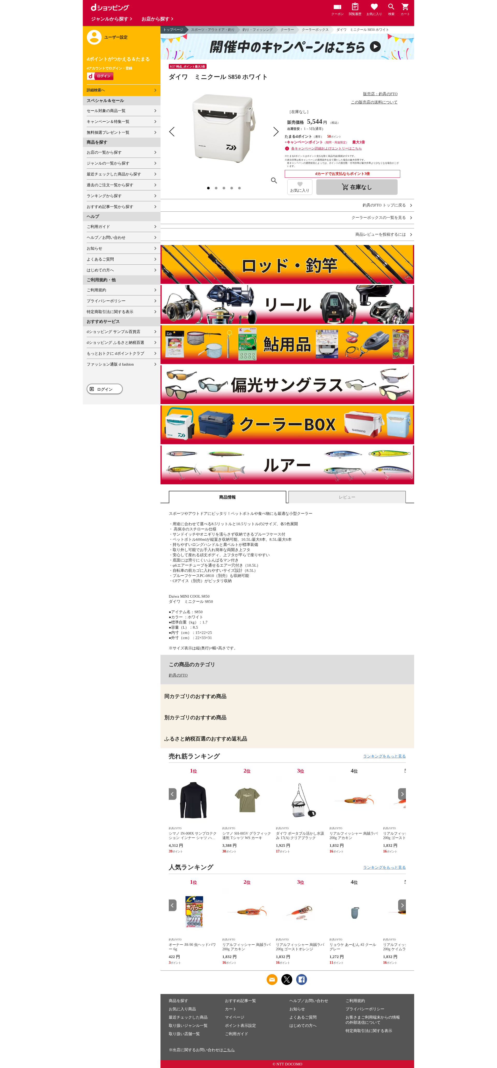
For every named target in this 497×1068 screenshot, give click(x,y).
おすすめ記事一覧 (240, 1001)
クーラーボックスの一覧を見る (379, 218)
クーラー (287, 30)
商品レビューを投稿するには (380, 234)
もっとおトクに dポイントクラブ (115, 353)
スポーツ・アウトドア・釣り (213, 30)
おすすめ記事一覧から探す (110, 207)
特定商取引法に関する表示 (110, 312)
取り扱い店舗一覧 (184, 1034)
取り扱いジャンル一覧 (188, 1026)
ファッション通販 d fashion (110, 364)
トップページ (173, 30)
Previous (173, 794)
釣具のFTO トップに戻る (384, 205)
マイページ (234, 1017)
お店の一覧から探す (104, 152)
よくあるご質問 (100, 259)
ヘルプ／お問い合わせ (106, 237)
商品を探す (178, 1001)
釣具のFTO (178, 675)
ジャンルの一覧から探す (108, 163)
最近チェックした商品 (188, 1017)
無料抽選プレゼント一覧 (108, 132)
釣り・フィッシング (258, 30)
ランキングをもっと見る (384, 756)
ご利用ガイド (98, 227)
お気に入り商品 (182, 1009)
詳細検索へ (96, 90)
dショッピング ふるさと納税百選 (115, 342)
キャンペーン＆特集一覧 (108, 122)
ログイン (105, 389)
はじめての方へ (100, 270)
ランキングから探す (104, 196)
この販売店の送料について (374, 102)
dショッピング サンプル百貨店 (113, 332)
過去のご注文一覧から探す (110, 185)
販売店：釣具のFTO (380, 94)
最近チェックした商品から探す (114, 174)
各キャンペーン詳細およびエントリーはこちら (326, 148)
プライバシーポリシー (106, 301)
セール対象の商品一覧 (106, 111)
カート (231, 1009)
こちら (229, 1050)
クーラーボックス (315, 30)
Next (402, 794)
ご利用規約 (96, 290)
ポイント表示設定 (240, 1026)
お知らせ (94, 248)
